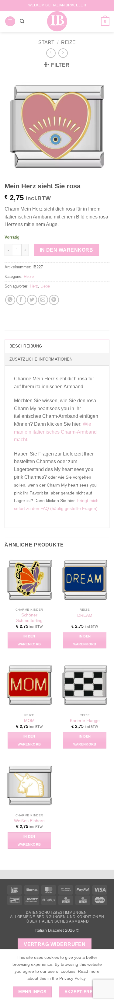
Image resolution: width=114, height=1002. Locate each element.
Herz (34, 286)
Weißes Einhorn (29, 821)
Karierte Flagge (85, 720)
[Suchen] (22, 21)
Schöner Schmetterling (29, 618)
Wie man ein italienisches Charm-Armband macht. (55, 431)
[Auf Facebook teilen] (21, 300)
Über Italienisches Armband (57, 921)
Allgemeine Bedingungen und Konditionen (57, 917)
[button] (10, 21)
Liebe (45, 286)
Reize (68, 42)
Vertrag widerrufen (54, 944)
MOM (29, 720)
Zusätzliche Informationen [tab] (40, 359)
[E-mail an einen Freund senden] (43, 300)
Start (46, 42)
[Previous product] (63, 53)
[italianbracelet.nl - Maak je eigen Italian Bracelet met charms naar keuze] (57, 21)
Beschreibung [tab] (25, 346)
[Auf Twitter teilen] (32, 300)
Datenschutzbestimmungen (56, 912)
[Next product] (51, 53)
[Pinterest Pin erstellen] (54, 300)
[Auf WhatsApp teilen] (10, 300)
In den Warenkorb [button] (29, 640)
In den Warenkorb (66, 250)
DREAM (84, 615)
